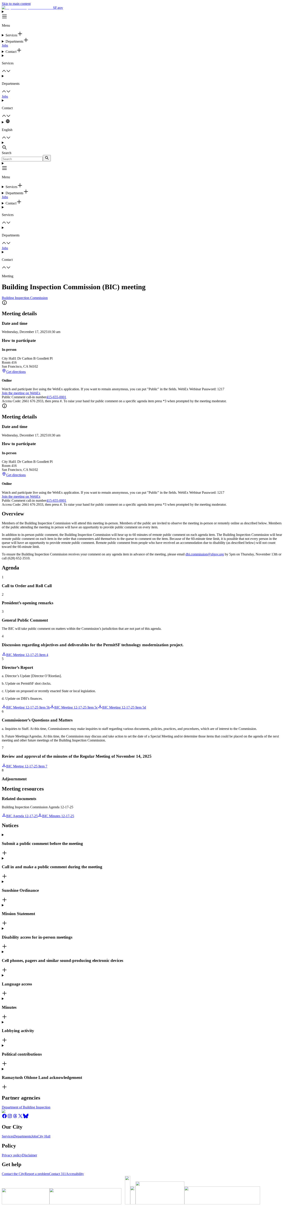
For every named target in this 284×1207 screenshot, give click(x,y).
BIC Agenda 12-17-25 (22, 816)
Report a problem (37, 1174)
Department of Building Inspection (26, 1107)
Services (8, 1136)
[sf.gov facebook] (4, 1117)
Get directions (16, 372)
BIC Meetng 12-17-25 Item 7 (26, 766)
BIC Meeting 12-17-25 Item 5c (76, 707)
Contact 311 (57, 1174)
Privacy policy (12, 1155)
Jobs (5, 45)
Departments (22, 1136)
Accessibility (75, 1174)
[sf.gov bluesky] (25, 1117)
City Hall (43, 1136)
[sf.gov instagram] (9, 1117)
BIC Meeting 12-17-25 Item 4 (27, 655)
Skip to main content (16, 4)
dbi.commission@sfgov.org (204, 554)
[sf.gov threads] (15, 1117)
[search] (47, 158)
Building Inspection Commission (25, 298)
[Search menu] (142, 146)
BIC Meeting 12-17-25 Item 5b (28, 707)
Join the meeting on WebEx (21, 393)
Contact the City (13, 1174)
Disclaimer (29, 1155)
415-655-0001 (56, 397)
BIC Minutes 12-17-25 (58, 816)
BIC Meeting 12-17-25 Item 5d (124, 707)
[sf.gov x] (20, 1117)
